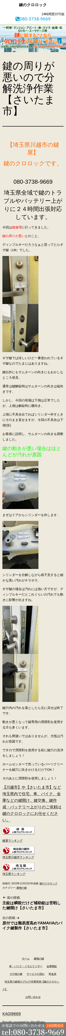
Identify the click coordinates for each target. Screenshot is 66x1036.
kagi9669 (11, 1013)
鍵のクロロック (49, 883)
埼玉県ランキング (13, 874)
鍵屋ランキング (12, 840)
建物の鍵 (21, 887)
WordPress (37, 1022)
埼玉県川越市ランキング (18, 857)
